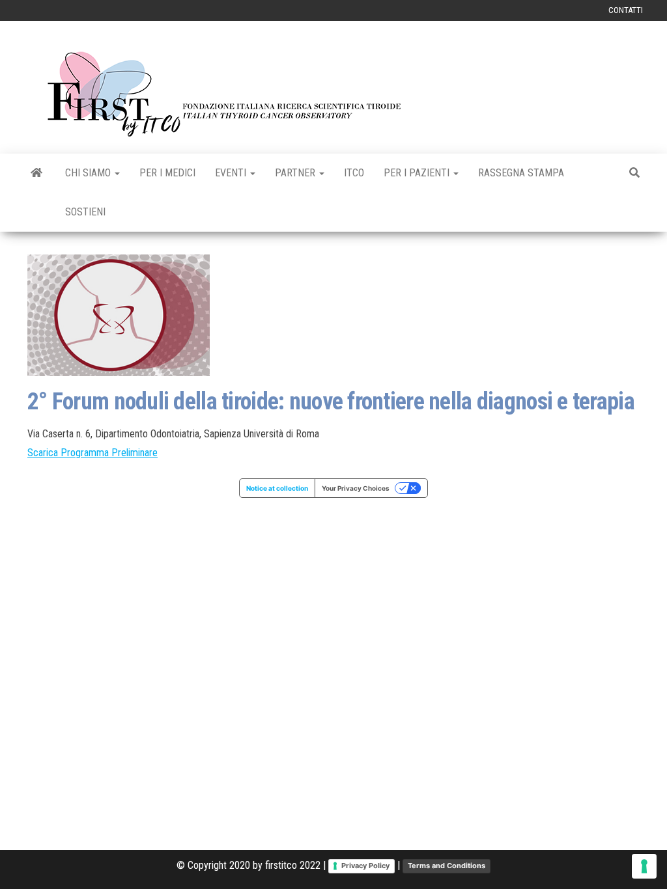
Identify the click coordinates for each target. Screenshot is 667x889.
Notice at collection (277, 488)
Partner (296, 173)
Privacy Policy (365, 865)
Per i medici (167, 173)
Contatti (625, 10)
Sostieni (85, 212)
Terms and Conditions (446, 865)
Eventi (232, 173)
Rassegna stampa (521, 173)
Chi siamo (89, 173)
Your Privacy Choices (356, 488)
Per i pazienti (418, 173)
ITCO (354, 173)
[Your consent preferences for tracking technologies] (644, 866)
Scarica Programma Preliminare (92, 452)
